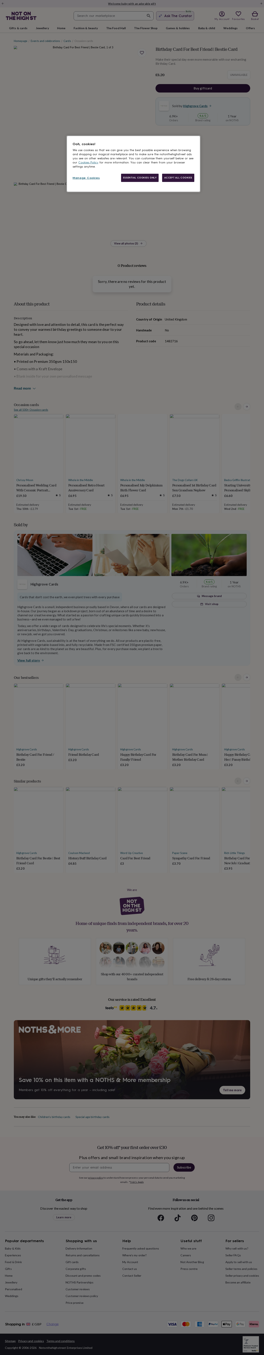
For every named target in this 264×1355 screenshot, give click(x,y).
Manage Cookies (86, 178)
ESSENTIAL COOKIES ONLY (140, 177)
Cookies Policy (88, 162)
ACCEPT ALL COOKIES (178, 177)
